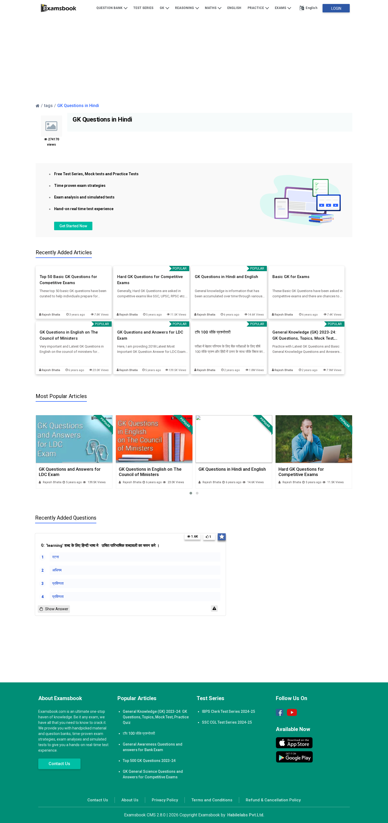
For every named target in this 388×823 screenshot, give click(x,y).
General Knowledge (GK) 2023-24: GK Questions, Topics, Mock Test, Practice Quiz (304, 335)
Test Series (143, 8)
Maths (211, 8)
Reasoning (185, 8)
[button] (191, 493)
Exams (281, 8)
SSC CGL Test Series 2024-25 (227, 722)
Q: (100, 545)
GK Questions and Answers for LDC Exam (150, 335)
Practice (256, 8)
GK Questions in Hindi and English (226, 276)
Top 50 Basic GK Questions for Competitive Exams (68, 279)
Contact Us (59, 763)
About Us (129, 800)
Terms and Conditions (211, 800)
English (234, 8)
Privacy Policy (165, 800)
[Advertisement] (194, 59)
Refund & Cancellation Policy (273, 800)
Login (336, 8)
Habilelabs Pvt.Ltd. (245, 814)
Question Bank (109, 8)
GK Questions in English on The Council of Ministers (69, 335)
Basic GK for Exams (290, 276)
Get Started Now (73, 226)
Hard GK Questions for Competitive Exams (150, 279)
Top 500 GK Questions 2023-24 (149, 761)
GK (162, 8)
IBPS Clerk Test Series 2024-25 (228, 711)
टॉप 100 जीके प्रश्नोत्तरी (212, 332)
